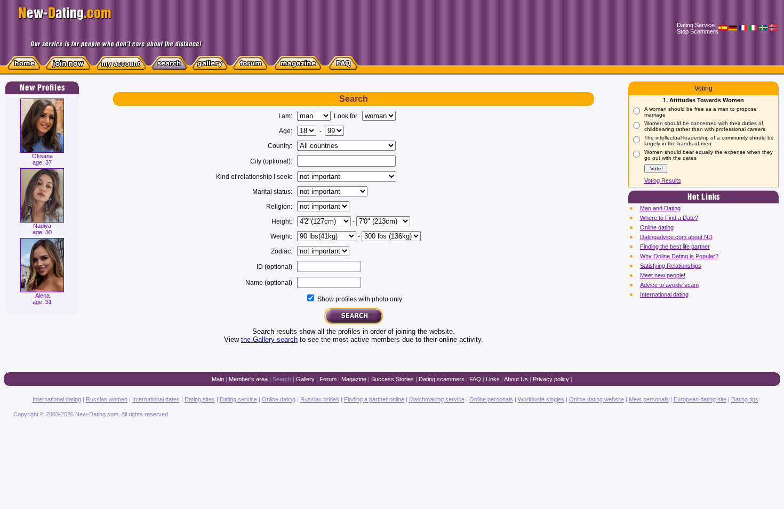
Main (218, 379)
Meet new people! (662, 275)
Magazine (353, 379)
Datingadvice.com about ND (676, 237)
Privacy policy (551, 379)
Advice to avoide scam (669, 285)
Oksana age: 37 (42, 159)
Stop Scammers (697, 31)
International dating (664, 294)
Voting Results (662, 180)
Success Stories (392, 379)
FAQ (475, 379)
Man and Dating (660, 208)
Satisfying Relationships (670, 265)
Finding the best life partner (675, 246)
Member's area (248, 379)
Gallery (305, 379)
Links (493, 379)
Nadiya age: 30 (42, 229)
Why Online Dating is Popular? (679, 256)
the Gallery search (269, 339)
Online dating (657, 227)
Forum (328, 379)
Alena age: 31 (42, 298)
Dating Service (696, 25)
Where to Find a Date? (669, 218)
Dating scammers (442, 379)
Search (282, 379)
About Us (516, 379)
